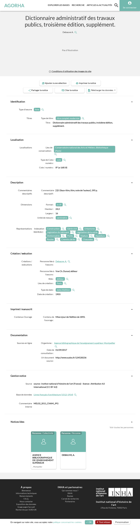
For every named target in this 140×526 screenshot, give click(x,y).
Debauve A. (68, 32)
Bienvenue (26, 490)
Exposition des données (26, 504)
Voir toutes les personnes (121, 427)
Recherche (79, 5)
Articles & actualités (100, 5)
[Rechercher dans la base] (76, 394)
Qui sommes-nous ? (70, 490)
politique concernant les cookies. (67, 522)
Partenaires (70, 501)
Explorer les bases (59, 5)
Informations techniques (26, 493)
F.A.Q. (26, 498)
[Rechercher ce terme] (43, 109)
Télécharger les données (102, 90)
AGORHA (14, 5)
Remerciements (26, 496)
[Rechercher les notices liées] (75, 32)
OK (90, 522)
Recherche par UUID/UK (26, 509)
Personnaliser (122, 522)
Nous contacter (26, 501)
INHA (70, 493)
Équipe (70, 496)
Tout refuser (104, 522)
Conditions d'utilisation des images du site (71, 71)
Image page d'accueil (26, 507)
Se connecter (130, 7)
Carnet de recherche (70, 498)
